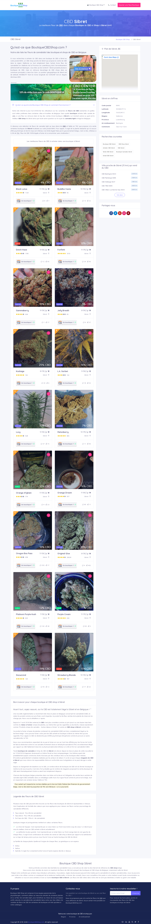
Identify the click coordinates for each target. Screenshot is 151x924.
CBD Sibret (121, 148)
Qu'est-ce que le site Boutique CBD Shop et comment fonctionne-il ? (42, 105)
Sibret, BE (116, 49)
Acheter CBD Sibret (109, 148)
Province (72, 917)
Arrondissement (84, 917)
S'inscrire (135, 893)
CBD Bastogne (107, 174)
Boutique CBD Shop (96, 5)
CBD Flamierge (107, 178)
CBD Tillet (105, 186)
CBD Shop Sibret (124, 144)
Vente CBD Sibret (108, 152)
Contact (113, 5)
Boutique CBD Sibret (109, 144)
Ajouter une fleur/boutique (129, 5)
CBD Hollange (106, 182)
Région (63, 917)
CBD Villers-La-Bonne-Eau (111, 190)
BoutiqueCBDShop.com (36, 922)
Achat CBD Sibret (108, 155)
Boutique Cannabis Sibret (124, 152)
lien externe (34, 722)
